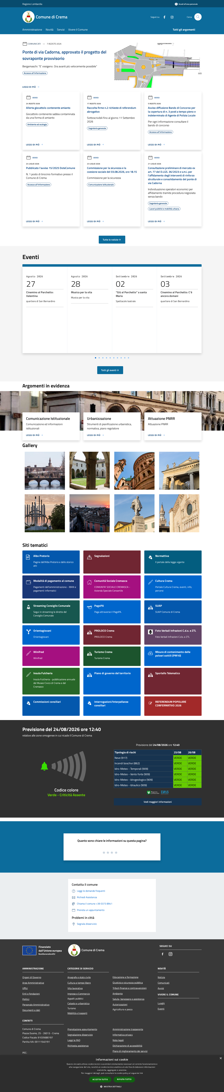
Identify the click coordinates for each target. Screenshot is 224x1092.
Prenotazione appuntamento (82, 1029)
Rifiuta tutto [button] (124, 1079)
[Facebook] (163, 17)
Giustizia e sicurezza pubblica (128, 982)
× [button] (220, 1058)
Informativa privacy (123, 1035)
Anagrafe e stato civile (79, 977)
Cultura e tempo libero (79, 983)
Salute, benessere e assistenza (128, 999)
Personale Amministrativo (35, 1004)
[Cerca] (198, 17)
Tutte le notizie (110, 239)
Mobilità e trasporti (77, 1013)
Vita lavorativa (75, 988)
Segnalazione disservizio (80, 1035)
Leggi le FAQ (74, 1040)
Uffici (25, 988)
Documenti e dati (31, 1010)
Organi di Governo (31, 977)
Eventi (161, 1009)
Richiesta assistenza (78, 1045)
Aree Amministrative (33, 983)
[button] (111, 1086)
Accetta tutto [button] (100, 1079)
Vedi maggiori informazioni (158, 802)
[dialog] (112, 1073)
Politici (25, 999)
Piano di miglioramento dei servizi (130, 1051)
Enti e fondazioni (31, 994)
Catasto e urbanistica (78, 1003)
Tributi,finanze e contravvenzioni (130, 988)
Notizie (161, 977)
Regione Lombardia (32, 4)
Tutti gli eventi (108, 370)
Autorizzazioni (120, 1004)
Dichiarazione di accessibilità (127, 1045)
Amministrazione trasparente (128, 1029)
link (141, 1073)
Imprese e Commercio (79, 994)
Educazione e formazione (125, 977)
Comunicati (34, 43)
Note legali (118, 1040)
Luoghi (161, 1003)
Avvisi (35, 97)
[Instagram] (171, 17)
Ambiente (118, 993)
